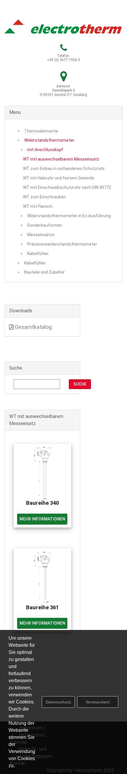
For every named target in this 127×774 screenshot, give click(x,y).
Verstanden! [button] (98, 702)
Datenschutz (58, 702)
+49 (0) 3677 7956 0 (63, 60)
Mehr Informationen (42, 519)
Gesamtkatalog (33, 327)
